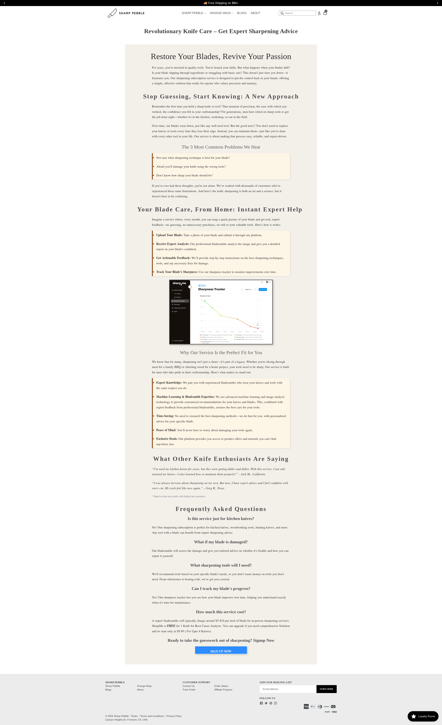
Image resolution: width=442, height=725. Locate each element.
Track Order (189, 689)
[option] (221, 3)
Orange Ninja (222, 13)
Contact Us (188, 686)
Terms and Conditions (152, 716)
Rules (134, 716)
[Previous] (2, 3)
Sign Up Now (221, 651)
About (255, 13)
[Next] (436, 3)
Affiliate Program (223, 689)
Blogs (242, 13)
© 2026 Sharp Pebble (117, 716)
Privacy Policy (174, 716)
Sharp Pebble (194, 13)
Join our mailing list (276, 682)
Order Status (221, 686)
